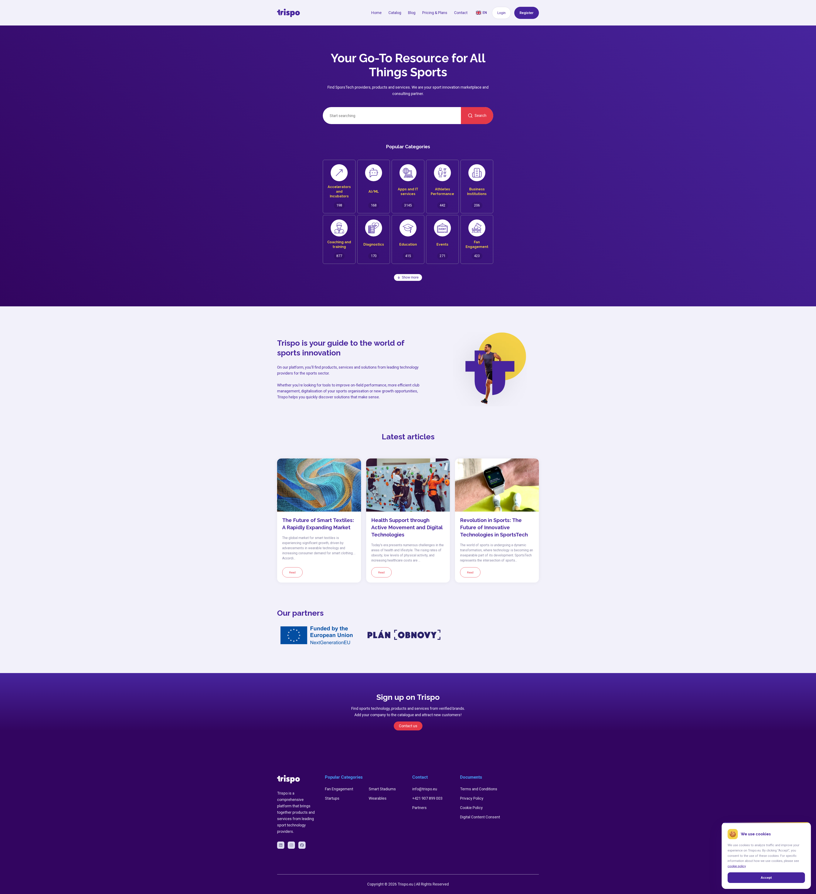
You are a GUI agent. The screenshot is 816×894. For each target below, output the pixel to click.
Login (501, 13)
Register (527, 13)
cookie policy (737, 866)
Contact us (408, 726)
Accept (766, 878)
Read (292, 572)
